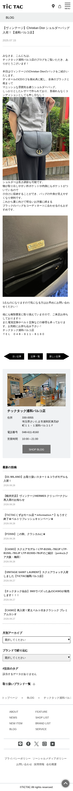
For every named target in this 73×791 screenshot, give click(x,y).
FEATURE (41, 711)
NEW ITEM (15, 723)
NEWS (13, 717)
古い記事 (16, 356)
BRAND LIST (43, 723)
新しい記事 (55, 356)
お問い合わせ (24, 764)
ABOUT (13, 711)
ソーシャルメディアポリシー (50, 758)
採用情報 (39, 764)
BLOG (13, 729)
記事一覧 (35, 356)
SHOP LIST (42, 717)
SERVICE (41, 729)
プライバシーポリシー (17, 758)
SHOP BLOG (36, 449)
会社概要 (51, 764)
